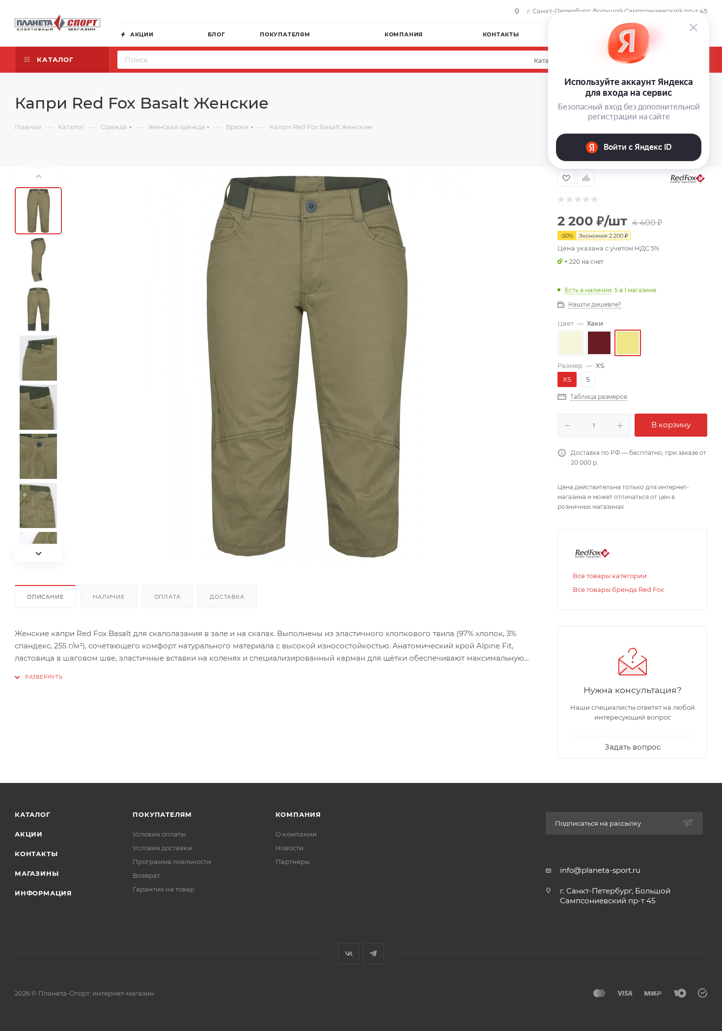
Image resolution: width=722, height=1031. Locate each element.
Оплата (167, 596)
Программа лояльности (172, 861)
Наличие (109, 596)
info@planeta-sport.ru (600, 870)
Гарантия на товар (163, 889)
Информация (43, 893)
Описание (45, 596)
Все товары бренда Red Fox (618, 589)
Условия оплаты (159, 834)
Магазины (36, 873)
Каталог (33, 814)
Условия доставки (162, 848)
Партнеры (293, 861)
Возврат (146, 875)
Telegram (373, 953)
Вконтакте (348, 953)
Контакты (36, 854)
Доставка (227, 596)
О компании (296, 834)
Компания (298, 814)
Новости (290, 848)
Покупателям (162, 814)
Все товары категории (610, 576)
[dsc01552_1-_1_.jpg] (306, 365)
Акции (29, 834)
